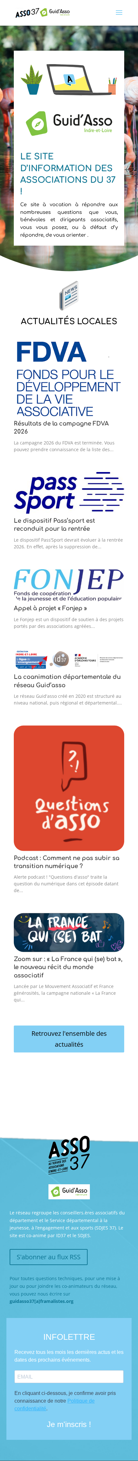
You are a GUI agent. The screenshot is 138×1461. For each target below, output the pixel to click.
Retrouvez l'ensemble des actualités (69, 1039)
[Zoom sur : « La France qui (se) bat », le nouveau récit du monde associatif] (69, 932)
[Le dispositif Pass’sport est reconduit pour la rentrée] (69, 493)
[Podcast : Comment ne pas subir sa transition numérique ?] (69, 788)
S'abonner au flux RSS (49, 1257)
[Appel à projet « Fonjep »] (69, 585)
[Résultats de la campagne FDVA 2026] (69, 378)
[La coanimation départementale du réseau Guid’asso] (69, 659)
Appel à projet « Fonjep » (50, 608)
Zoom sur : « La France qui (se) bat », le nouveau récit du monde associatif (68, 967)
